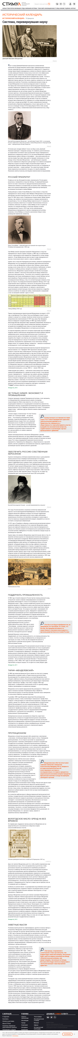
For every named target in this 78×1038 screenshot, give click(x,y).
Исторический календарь (22, 14)
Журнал (73, 8)
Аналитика (24, 1029)
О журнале (7, 1014)
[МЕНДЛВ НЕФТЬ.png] (29, 572)
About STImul (6, 1023)
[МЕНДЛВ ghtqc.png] (29, 843)
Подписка (68, 8)
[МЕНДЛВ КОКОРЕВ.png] (29, 489)
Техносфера (41, 8)
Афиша (36, 1025)
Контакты (5, 1019)
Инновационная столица (52, 8)
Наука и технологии (8, 8)
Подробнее (15, 1035)
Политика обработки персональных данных (9, 1026)
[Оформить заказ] (74, 4)
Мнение (62, 8)
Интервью (34, 8)
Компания (28, 8)
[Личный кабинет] (70, 4)
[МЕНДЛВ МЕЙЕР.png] (29, 229)
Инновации (17, 8)
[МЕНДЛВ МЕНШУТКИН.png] (29, 125)
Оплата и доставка (8, 1021)
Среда (23, 8)
